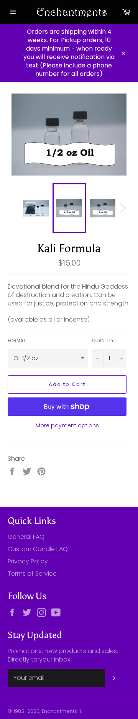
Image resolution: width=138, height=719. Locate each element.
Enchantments (69, 11)
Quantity (103, 341)
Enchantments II (61, 711)
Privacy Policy (28, 561)
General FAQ (26, 536)
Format (17, 341)
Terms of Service (32, 573)
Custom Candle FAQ (38, 549)
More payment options (67, 425)
